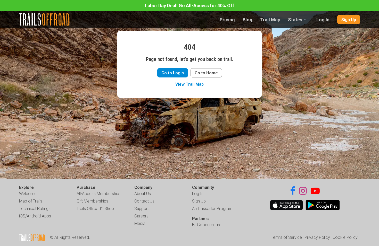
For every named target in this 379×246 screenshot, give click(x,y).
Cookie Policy (345, 237)
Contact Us (144, 201)
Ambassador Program (212, 208)
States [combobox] (295, 19)
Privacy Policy (317, 237)
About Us (142, 193)
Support (141, 208)
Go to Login (172, 73)
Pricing (227, 19)
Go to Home (206, 73)
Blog (247, 19)
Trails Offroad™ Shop (95, 208)
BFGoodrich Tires (208, 224)
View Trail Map (189, 84)
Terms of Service (286, 237)
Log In (322, 19)
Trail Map (270, 19)
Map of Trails (30, 201)
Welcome (28, 193)
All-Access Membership (98, 193)
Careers (141, 216)
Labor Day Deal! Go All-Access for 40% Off (189, 5)
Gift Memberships (92, 201)
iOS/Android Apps (35, 216)
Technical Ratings (35, 208)
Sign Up (348, 19)
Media (139, 223)
